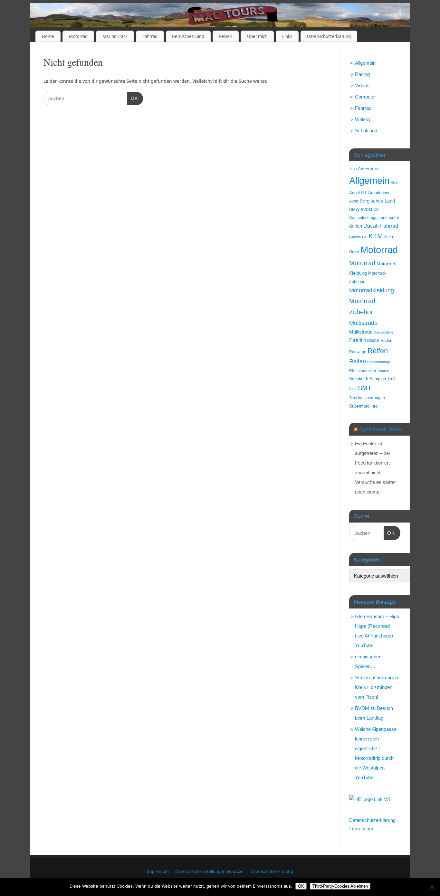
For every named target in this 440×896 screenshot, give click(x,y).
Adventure (368, 168)
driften (355, 226)
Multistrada (363, 322)
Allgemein (365, 63)
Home (48, 36)
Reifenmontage (379, 362)
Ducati (371, 226)
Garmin (355, 237)
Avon (353, 201)
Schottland (366, 130)
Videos (362, 85)
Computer (365, 96)
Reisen (225, 36)
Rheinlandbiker (362, 371)
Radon (386, 340)
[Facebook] (400, 14)
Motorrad (78, 36)
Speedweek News (380, 429)
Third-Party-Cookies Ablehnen (340, 886)
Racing (362, 74)
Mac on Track (115, 36)
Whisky (363, 119)
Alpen (395, 182)
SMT (364, 387)
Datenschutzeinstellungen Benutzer (209, 871)
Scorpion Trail (382, 379)
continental (388, 217)
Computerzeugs (363, 217)
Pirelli (355, 340)
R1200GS (371, 341)
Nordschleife (383, 332)
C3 (375, 209)
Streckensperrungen (367, 398)
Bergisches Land (188, 36)
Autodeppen (379, 193)
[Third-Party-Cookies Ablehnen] (432, 887)
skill (353, 388)
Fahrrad (150, 36)
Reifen (378, 351)
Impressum (361, 828)
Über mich (257, 36)
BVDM (366, 209)
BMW (354, 209)
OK (132, 98)
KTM (375, 236)
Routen (383, 371)
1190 (353, 169)
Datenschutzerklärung (329, 36)
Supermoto (359, 406)
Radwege (357, 352)
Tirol (374, 406)
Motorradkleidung (371, 290)
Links (287, 36)
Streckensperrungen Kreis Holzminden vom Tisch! (376, 687)
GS (364, 237)
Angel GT (358, 193)
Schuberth (358, 378)
